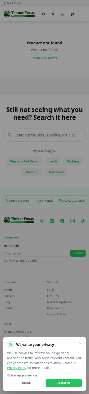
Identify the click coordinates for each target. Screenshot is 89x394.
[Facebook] (62, 221)
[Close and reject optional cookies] (80, 343)
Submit (78, 253)
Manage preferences (24, 375)
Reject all (26, 383)
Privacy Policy (16, 368)
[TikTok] (83, 221)
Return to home (44, 58)
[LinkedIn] (51, 221)
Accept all (63, 383)
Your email (11, 246)
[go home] (19, 14)
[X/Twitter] (41, 221)
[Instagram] (72, 221)
